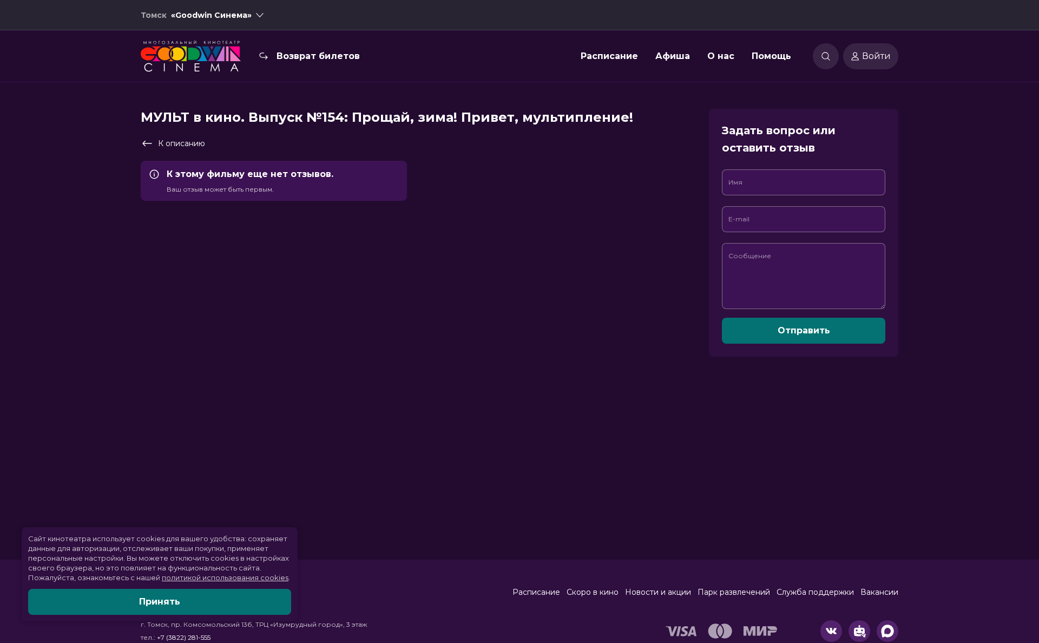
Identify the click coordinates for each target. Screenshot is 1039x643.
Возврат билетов (318, 56)
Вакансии (879, 592)
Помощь (771, 56)
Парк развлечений (734, 592)
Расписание (609, 56)
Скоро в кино (593, 592)
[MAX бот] (887, 631)
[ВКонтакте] (831, 631)
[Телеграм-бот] (859, 631)
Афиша (672, 56)
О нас (720, 56)
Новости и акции (658, 592)
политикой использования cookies (225, 577)
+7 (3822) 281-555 (184, 637)
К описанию (181, 143)
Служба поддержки (815, 592)
